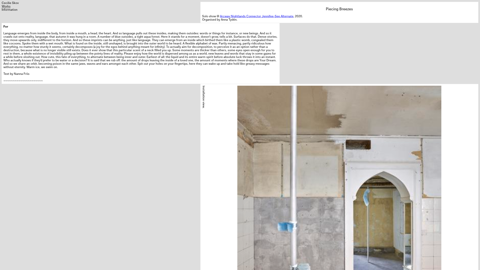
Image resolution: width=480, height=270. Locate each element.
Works (6, 6)
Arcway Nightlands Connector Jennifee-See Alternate (256, 16)
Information (9, 9)
